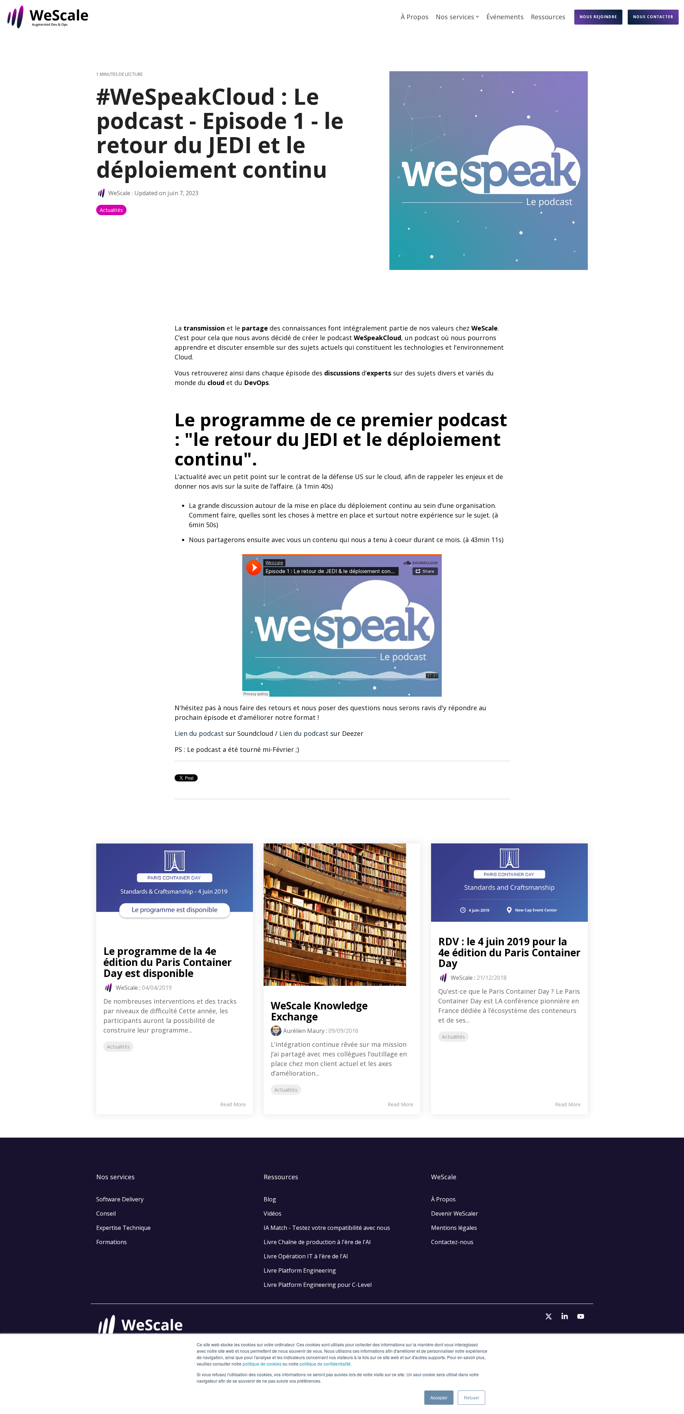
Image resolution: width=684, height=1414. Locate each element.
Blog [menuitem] (270, 1199)
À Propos (415, 16)
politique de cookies (262, 1364)
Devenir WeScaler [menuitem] (454, 1213)
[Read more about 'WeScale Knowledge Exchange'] (342, 914)
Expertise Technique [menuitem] (123, 1228)
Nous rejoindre (598, 16)
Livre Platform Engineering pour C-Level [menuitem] (318, 1285)
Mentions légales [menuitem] (454, 1228)
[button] (549, 1316)
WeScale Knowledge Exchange (319, 1011)
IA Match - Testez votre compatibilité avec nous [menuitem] (327, 1228)
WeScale (119, 193)
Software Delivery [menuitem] (120, 1199)
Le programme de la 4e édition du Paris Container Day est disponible (167, 962)
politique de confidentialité (325, 1364)
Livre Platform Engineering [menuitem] (300, 1270)
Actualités (111, 210)
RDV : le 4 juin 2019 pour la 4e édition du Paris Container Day (509, 952)
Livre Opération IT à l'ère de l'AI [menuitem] (306, 1256)
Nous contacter (653, 16)
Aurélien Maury (304, 1031)
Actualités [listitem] (118, 1046)
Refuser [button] (471, 1397)
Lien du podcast (199, 733)
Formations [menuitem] (111, 1242)
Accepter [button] (438, 1397)
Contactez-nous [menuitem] (452, 1242)
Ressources (548, 16)
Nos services (455, 16)
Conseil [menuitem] (106, 1213)
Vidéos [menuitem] (272, 1213)
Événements (505, 16)
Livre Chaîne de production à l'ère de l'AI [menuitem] (317, 1242)
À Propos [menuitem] (443, 1199)
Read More (233, 1104)
